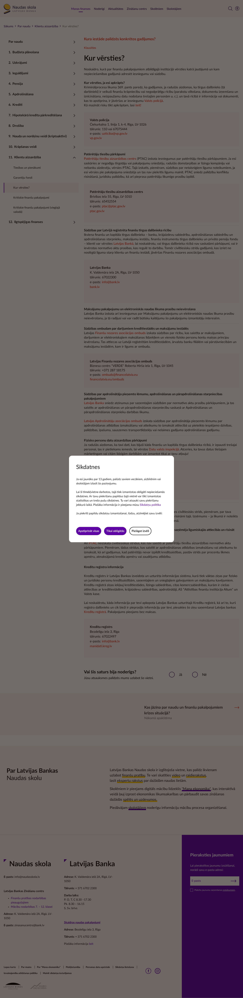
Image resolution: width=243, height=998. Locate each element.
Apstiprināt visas (88, 531)
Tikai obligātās (115, 531)
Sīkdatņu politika (150, 504)
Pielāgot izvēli (140, 531)
